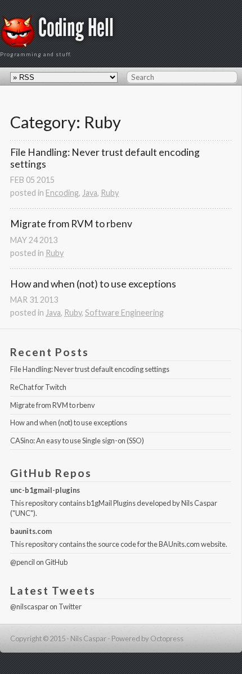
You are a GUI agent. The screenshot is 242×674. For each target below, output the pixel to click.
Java (89, 192)
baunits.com (31, 531)
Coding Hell (76, 28)
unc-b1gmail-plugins (45, 490)
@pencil (22, 562)
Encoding (62, 192)
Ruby (110, 192)
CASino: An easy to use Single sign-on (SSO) (77, 440)
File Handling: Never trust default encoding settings (105, 158)
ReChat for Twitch (38, 387)
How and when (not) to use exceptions (93, 284)
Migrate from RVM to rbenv (71, 224)
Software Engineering (124, 312)
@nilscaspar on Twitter (46, 606)
